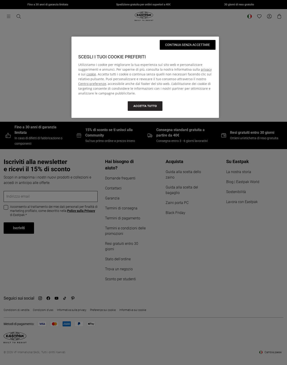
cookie (91, 74)
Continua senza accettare (187, 45)
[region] (145, 77)
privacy (206, 69)
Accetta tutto (145, 106)
